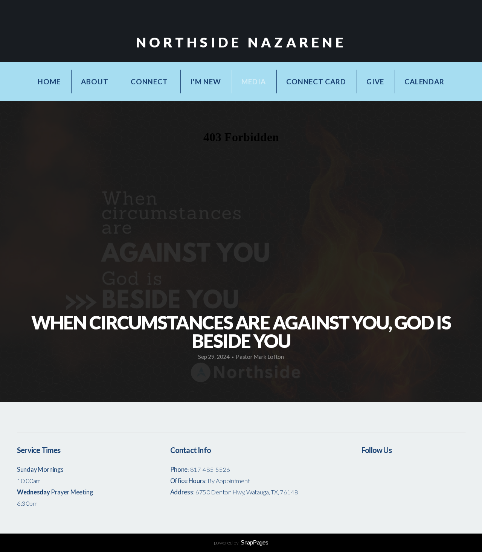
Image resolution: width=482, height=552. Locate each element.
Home (49, 81)
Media (253, 81)
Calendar (424, 81)
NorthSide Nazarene (241, 42)
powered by (241, 542)
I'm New (205, 81)
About (95, 81)
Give (375, 81)
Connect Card (316, 81)
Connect (150, 81)
